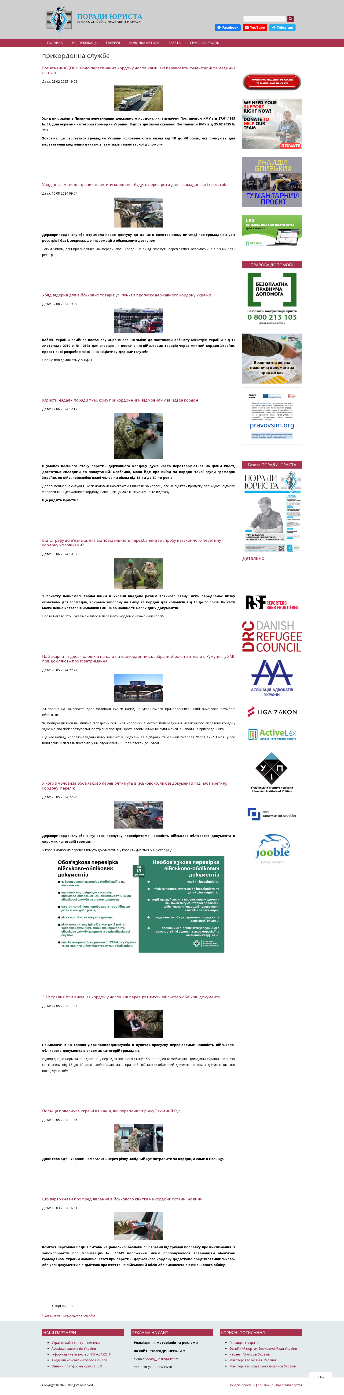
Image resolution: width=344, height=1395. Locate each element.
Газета (175, 42)
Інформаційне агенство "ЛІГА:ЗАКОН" (81, 1354)
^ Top (321, 1377)
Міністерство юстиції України (252, 1360)
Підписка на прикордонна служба (68, 1315)
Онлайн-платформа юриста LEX (76, 1366)
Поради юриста (109, 16)
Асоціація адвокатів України (73, 1348)
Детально (253, 558)
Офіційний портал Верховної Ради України (263, 1348)
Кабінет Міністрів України (249, 1354)
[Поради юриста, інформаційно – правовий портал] (58, 19)
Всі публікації (84, 42)
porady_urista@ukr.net (162, 1359)
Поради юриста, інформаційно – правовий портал (265, 1385)
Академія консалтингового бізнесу (79, 1360)
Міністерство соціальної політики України (262, 1366)
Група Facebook (204, 42)
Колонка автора (144, 42)
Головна (55, 42)
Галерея (113, 42)
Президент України (244, 1342)
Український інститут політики (75, 1342)
